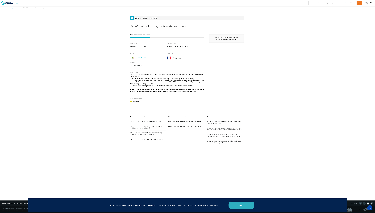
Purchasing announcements (14, 8)
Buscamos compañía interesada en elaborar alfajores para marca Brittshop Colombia (224, 142)
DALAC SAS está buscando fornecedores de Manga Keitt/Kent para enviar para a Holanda (146, 133)
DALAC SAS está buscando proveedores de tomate (146, 121)
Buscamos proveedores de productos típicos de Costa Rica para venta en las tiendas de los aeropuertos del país (225, 129)
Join (359, 3)
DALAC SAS (142, 57)
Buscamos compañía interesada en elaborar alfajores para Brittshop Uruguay (224, 122)
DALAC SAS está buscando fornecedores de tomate (146, 139)
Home (3, 8)
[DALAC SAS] (133, 58)
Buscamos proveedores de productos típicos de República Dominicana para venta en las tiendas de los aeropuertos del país (224, 135)
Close (241, 205)
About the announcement (140, 35)
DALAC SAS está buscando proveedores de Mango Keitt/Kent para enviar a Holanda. (146, 127)
